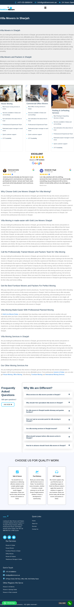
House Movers (10, 548)
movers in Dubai (59, 372)
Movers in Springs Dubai (10, 589)
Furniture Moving (36, 374)
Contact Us (35, 529)
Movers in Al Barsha (8, 587)
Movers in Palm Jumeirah (10, 592)
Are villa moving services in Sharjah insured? (41, 428)
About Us (34, 523)
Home (33, 521)
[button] (45, 8)
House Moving (8, 374)
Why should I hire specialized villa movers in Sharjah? (44, 403)
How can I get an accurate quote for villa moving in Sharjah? (43, 420)
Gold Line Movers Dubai (10, 314)
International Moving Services (54, 374)
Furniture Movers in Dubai (13, 551)
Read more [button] (6, 185)
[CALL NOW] (69, 603)
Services (34, 526)
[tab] (48, 395)
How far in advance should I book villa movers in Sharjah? (46, 445)
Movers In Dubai (10, 545)
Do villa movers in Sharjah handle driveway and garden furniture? (45, 411)
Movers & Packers (11, 556)
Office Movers (10, 554)
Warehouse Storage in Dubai (14, 559)
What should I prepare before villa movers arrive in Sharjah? (43, 437)
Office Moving (17, 374)
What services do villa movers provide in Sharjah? (43, 394)
